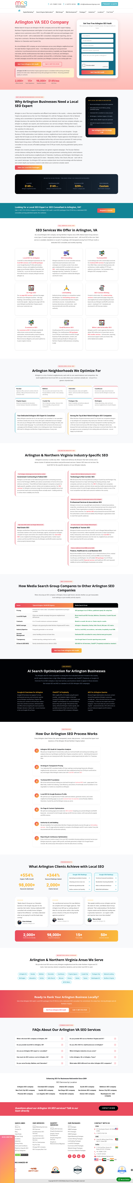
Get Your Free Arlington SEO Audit (66, 650)
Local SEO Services (38, 1136)
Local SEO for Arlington (31, 258)
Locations (101, 12)
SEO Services (36, 1129)
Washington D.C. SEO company (108, 1095)
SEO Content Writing (101, 293)
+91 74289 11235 (101, 1151)
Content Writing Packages (75, 1138)
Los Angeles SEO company (46, 1094)
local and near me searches (71, 799)
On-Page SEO (31, 293)
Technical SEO (102, 258)
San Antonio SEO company (87, 1090)
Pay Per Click (36, 1144)
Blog (16, 1131)
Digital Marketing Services (40, 1127)
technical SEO (79, 782)
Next (132, 1170)
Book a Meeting (7, 1137)
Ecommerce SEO (31, 327)
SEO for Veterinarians (39, 1142)
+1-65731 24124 (70, 4)
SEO (53, 269)
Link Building (66, 293)
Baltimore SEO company (108, 1087)
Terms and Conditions (21, 1146)
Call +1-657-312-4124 (52, 64)
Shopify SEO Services (56, 1129)
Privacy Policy (19, 1143)
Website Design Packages (75, 1148)
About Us (17, 1127)
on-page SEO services (26, 295)
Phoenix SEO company (25, 1094)
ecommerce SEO (25, 330)
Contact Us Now (108, 1108)
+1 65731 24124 (101, 1154)
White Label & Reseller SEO (102, 327)
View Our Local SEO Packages (28, 167)
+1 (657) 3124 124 (101, 1133)
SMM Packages (72, 1129)
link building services (69, 297)
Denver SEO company (87, 1094)
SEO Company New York (40, 1149)
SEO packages (73, 332)
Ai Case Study (19, 1136)
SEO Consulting (66, 258)
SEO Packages (72, 1127)
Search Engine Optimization (44, 12)
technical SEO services (97, 263)
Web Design (59, 12)
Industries (91, 12)
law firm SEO (90, 511)
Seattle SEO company (46, 1090)
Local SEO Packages (73, 1143)
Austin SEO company (87, 1087)
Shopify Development (56, 1131)
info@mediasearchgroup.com (90, 4)
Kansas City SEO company (108, 1090)
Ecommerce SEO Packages (75, 1146)
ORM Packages (72, 1134)
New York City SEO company (25, 1090)
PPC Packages (72, 1131)
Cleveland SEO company (46, 1087)
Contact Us (18, 1129)
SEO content (69, 811)
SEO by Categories (20, 1150)
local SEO (106, 534)
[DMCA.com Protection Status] (22, 1154)
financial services (89, 560)
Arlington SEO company (25, 1087)
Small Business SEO (66, 327)
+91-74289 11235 (55, 4)
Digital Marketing (28, 12)
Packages (82, 12)
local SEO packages (37, 263)
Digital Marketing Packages (75, 1136)
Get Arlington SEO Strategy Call (102, 131)
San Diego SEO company (66, 1090)
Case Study (18, 1134)
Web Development (71, 12)
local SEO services (22, 263)
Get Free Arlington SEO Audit (28, 64)
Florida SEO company (66, 1094)
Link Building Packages (74, 1141)
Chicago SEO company (39, 1147)
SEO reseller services (94, 334)
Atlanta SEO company (66, 1087)
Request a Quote (110, 4)
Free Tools (110, 12)
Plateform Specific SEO (21, 1148)
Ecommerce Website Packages (77, 1150)
